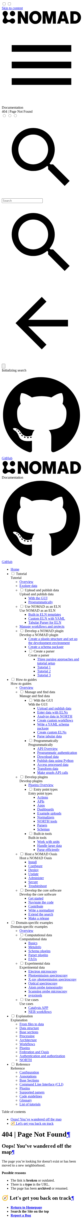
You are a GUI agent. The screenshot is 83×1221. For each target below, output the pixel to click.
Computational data (33, 939)
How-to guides (21, 683)
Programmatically (40, 745)
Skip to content (12, 8)
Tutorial (16, 578)
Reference (18, 1068)
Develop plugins (30, 781)
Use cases (26, 1004)
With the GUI (37, 704)
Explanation (19, 1020)
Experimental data (32, 967)
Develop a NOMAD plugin (38, 635)
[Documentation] (41, 23)
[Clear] (3, 366)
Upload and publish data (36, 594)
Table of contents (14, 1112)
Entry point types (40, 793)
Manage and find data (34, 696)
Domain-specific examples (29, 927)
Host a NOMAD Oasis (35, 858)
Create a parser (38, 655)
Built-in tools (37, 838)
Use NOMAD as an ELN (37, 610)
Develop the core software (37, 894)
